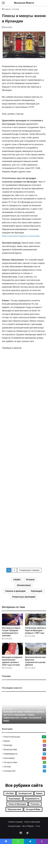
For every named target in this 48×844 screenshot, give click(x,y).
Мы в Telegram (28, 826)
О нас (38, 826)
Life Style (15, 9)
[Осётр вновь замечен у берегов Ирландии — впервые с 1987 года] (35, 620)
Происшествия (10, 749)
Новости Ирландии (12, 737)
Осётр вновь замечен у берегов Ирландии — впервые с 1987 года (35, 630)
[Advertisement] (24, 458)
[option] (24, 709)
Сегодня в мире (10, 762)
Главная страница (15, 822)
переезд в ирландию (24, 597)
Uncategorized (9, 771)
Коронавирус (9, 758)
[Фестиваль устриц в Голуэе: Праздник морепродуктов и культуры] (12, 620)
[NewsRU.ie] (24, 3)
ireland (30, 579)
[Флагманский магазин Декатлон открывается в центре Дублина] (35, 649)
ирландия (37, 591)
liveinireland (24, 585)
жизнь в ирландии (16, 591)
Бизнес (7, 741)
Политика (8, 745)
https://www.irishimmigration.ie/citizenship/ (21, 236)
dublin (18, 579)
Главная (7, 9)
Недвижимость (11, 754)
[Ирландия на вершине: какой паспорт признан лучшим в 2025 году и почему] (12, 649)
